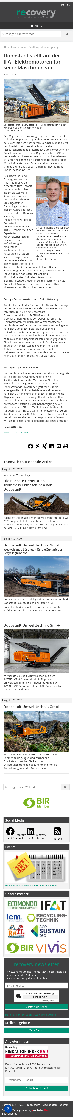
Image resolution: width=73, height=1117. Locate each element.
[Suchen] (66, 34)
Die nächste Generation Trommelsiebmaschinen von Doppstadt (28, 485)
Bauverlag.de (9, 1113)
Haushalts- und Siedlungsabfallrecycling (34, 47)
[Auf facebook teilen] (30, 447)
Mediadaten (50, 1104)
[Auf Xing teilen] (44, 447)
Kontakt (63, 1104)
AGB (21, 1104)
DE (62, 5)
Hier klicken (40, 997)
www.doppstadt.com (16, 432)
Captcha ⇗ (50, 1001)
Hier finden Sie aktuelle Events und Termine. (31, 885)
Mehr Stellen (36, 1030)
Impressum (33, 1104)
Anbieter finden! (38, 1088)
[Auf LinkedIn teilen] (51, 447)
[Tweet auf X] (37, 447)
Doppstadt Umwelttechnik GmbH (32, 545)
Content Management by (17, 1110)
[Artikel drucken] (65, 446)
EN (68, 5)
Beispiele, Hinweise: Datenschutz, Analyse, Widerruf (31, 1014)
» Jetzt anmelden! (36, 1007)
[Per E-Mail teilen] (58, 446)
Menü (38, 26)
